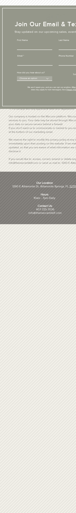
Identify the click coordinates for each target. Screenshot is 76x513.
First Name (22, 40)
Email (20, 56)
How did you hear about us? (31, 72)
